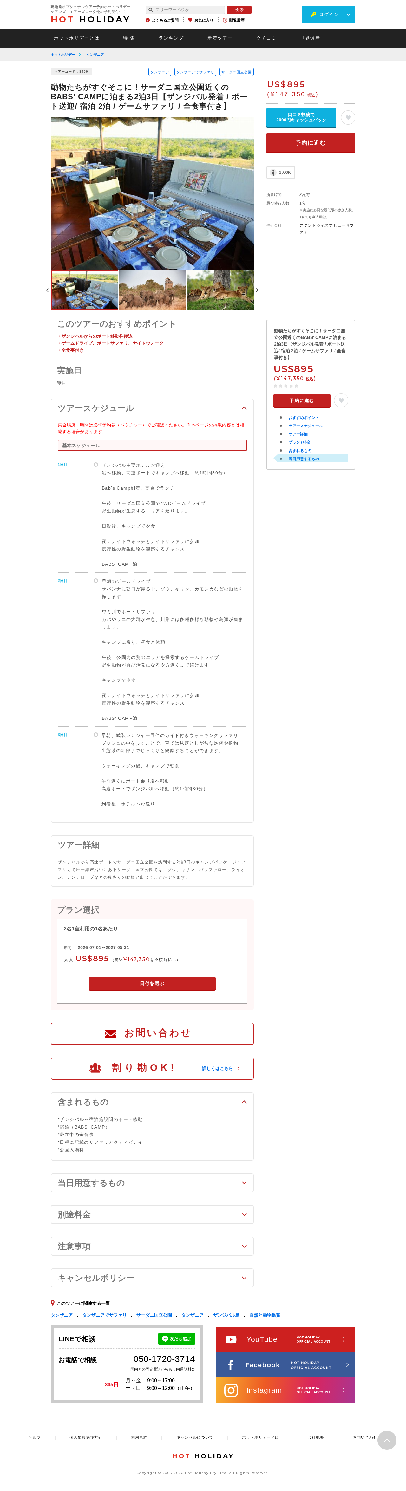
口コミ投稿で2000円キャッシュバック (301, 117)
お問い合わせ (158, 1032)
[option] (152, 193)
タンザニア (95, 54)
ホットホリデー (63, 54)
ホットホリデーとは (77, 38)
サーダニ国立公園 (236, 72)
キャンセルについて (194, 1437)
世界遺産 (310, 38)
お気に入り (203, 20)
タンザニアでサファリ (195, 72)
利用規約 (139, 1437)
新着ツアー (220, 38)
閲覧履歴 (237, 20)
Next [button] (257, 290)
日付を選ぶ (152, 983)
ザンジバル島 (226, 1315)
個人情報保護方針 (85, 1437)
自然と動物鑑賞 (264, 1315)
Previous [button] (47, 290)
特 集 (129, 38)
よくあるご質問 (165, 20)
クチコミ (266, 38)
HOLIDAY (91, 19)
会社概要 (316, 1437)
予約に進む (310, 143)
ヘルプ (35, 1437)
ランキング (171, 38)
